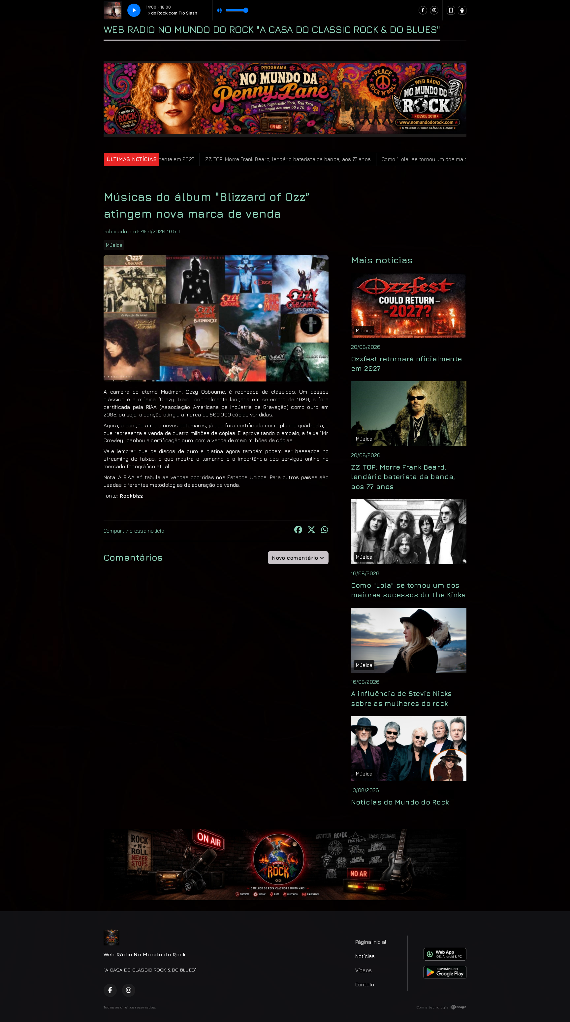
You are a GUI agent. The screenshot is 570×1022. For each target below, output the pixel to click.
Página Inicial (370, 942)
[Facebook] (423, 10)
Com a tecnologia (432, 1007)
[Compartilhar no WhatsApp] (325, 531)
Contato (364, 984)
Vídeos (363, 970)
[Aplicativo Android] (462, 10)
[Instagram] (434, 10)
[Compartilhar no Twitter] (311, 531)
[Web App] (451, 10)
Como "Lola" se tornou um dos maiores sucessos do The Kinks (383, 159)
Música (114, 245)
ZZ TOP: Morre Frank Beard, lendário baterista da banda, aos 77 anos (214, 159)
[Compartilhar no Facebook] (298, 531)
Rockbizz (130, 496)
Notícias (365, 956)
